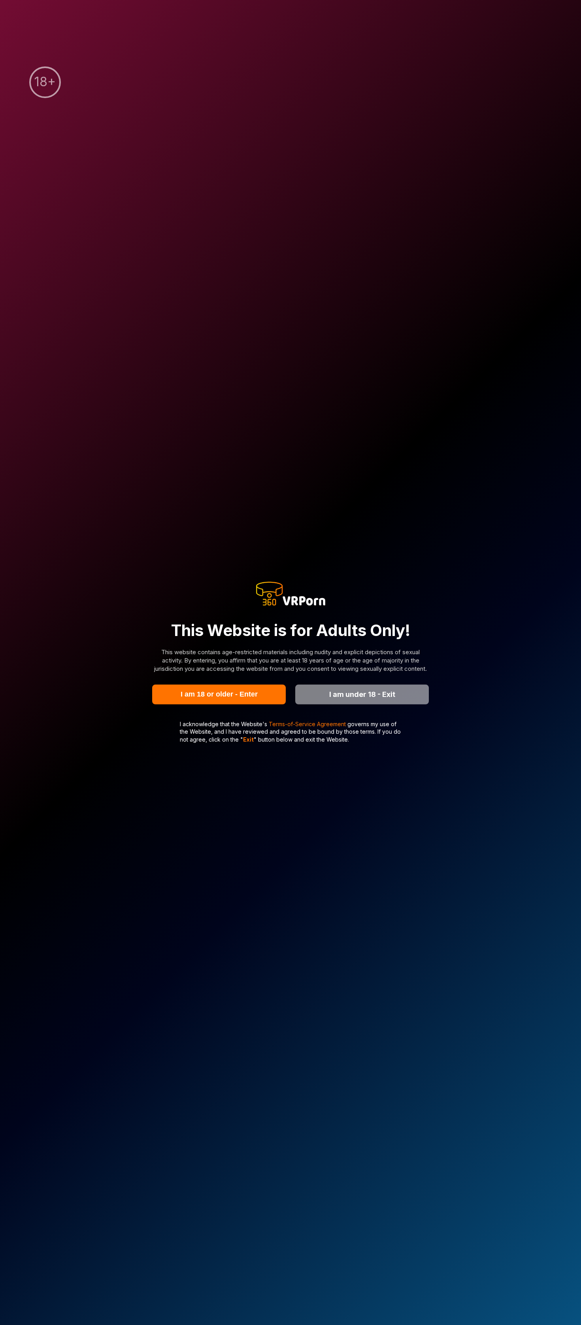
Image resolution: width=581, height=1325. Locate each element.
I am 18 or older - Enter (219, 694)
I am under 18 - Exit (362, 694)
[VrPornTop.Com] (290, 595)
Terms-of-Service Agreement (308, 723)
